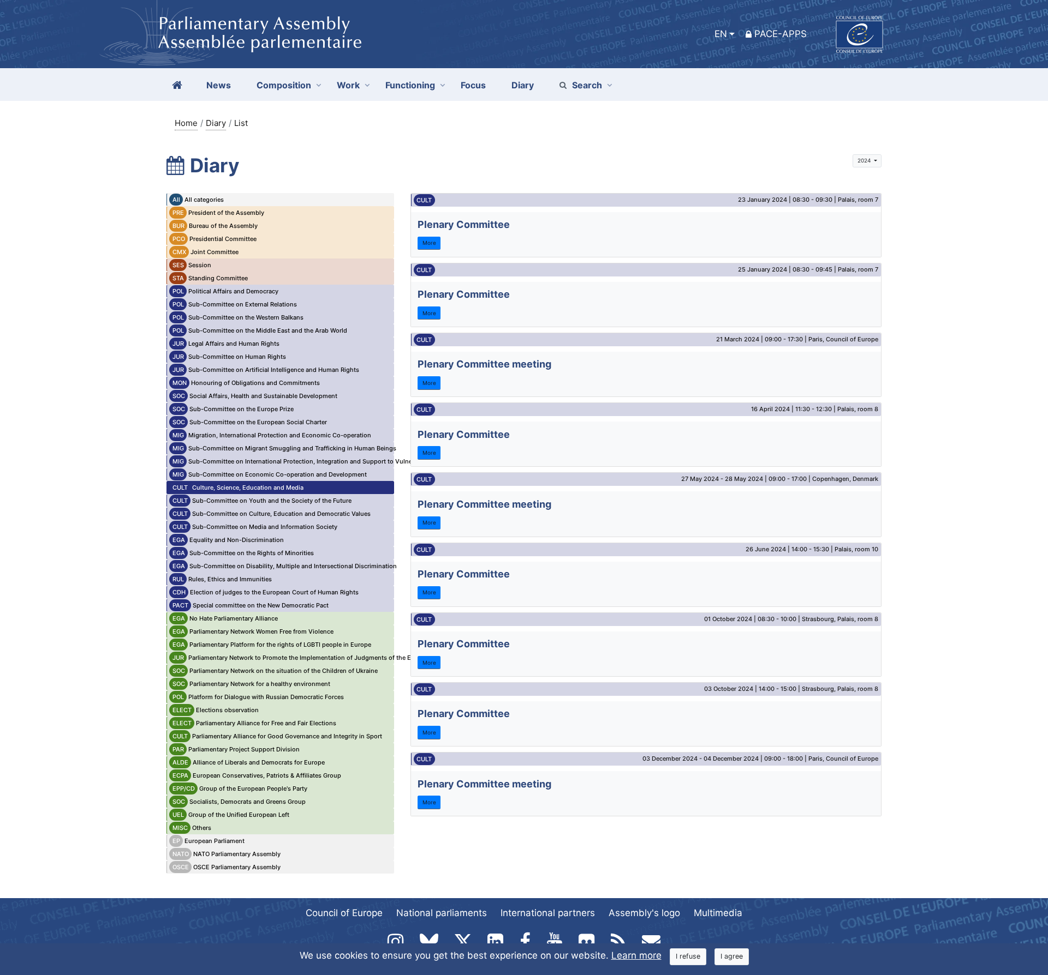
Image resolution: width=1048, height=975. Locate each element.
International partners (548, 912)
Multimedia (718, 912)
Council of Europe (344, 912)
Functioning (410, 85)
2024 (865, 160)
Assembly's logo (644, 912)
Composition (284, 85)
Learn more (636, 955)
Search (587, 85)
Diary (216, 123)
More (429, 242)
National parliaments (441, 912)
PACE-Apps (780, 33)
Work (348, 85)
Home (186, 123)
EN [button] (720, 33)
